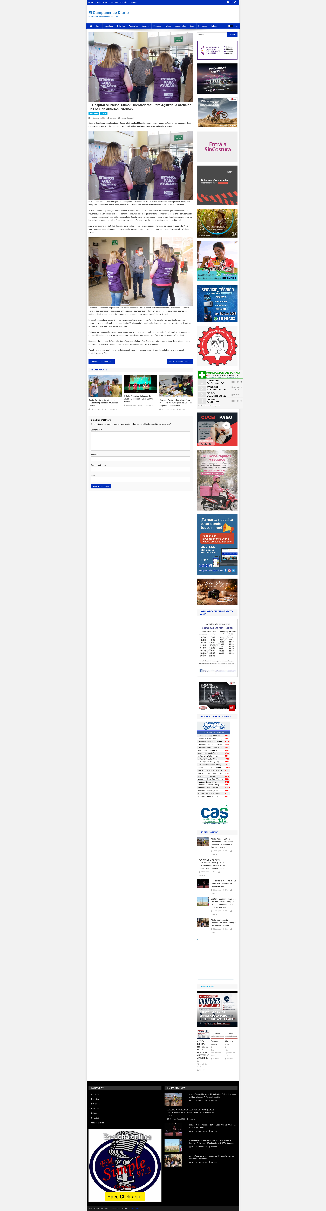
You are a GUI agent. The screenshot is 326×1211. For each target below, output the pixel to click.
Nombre (94, 455)
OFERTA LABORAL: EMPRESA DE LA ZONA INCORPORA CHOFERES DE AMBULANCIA (203, 1049)
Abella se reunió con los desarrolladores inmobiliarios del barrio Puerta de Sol (103, 362)
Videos (214, 26)
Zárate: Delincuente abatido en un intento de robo (181, 362)
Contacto (134, 2)
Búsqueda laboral (215, 1042)
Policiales (121, 26)
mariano (113, 118)
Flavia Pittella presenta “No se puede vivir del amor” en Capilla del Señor (223, 883)
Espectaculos (180, 26)
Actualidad (109, 26)
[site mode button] (230, 26)
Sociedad (157, 26)
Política (168, 26)
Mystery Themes (133, 1208)
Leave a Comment (127, 118)
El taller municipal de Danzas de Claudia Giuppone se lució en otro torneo (138, 399)
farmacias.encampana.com (213, 406)
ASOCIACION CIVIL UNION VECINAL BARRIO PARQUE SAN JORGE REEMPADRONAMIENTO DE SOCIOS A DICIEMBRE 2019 (212, 864)
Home (98, 26)
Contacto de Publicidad (119, 2)
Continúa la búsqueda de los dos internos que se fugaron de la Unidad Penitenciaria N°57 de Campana (223, 903)
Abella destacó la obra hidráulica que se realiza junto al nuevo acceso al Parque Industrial (222, 843)
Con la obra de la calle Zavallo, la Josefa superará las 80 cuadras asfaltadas (103, 403)
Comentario (96, 430)
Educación (95, 1104)
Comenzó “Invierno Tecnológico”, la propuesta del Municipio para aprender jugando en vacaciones (175, 403)
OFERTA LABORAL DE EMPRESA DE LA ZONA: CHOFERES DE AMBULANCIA (216, 1016)
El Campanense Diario (109, 12)
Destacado (202, 26)
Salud (192, 26)
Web (93, 475)
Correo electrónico (98, 465)
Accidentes (133, 26)
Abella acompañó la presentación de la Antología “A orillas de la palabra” (223, 923)
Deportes (145, 26)
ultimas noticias (97, 1123)
